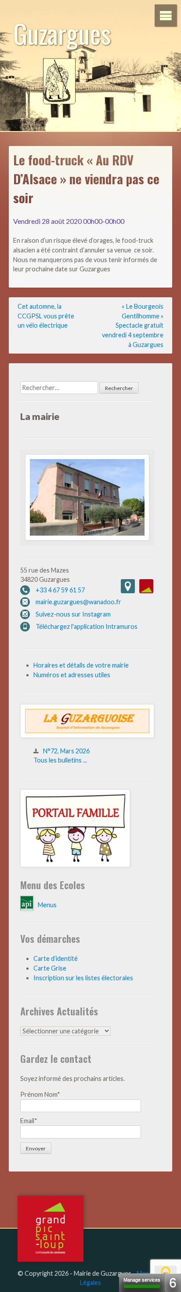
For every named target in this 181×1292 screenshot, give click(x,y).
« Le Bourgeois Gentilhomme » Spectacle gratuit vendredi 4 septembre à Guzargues (132, 325)
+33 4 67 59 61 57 (60, 590)
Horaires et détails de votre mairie (81, 665)
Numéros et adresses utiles (71, 675)
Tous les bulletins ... (60, 760)
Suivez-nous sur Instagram (73, 614)
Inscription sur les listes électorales (83, 978)
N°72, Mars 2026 (66, 751)
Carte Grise (49, 968)
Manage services (141, 1279)
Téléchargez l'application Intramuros (87, 626)
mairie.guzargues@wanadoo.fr (78, 602)
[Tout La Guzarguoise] (87, 735)
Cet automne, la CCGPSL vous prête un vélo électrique (46, 316)
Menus (47, 905)
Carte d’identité (55, 958)
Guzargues (62, 32)
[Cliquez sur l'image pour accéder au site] (75, 865)
